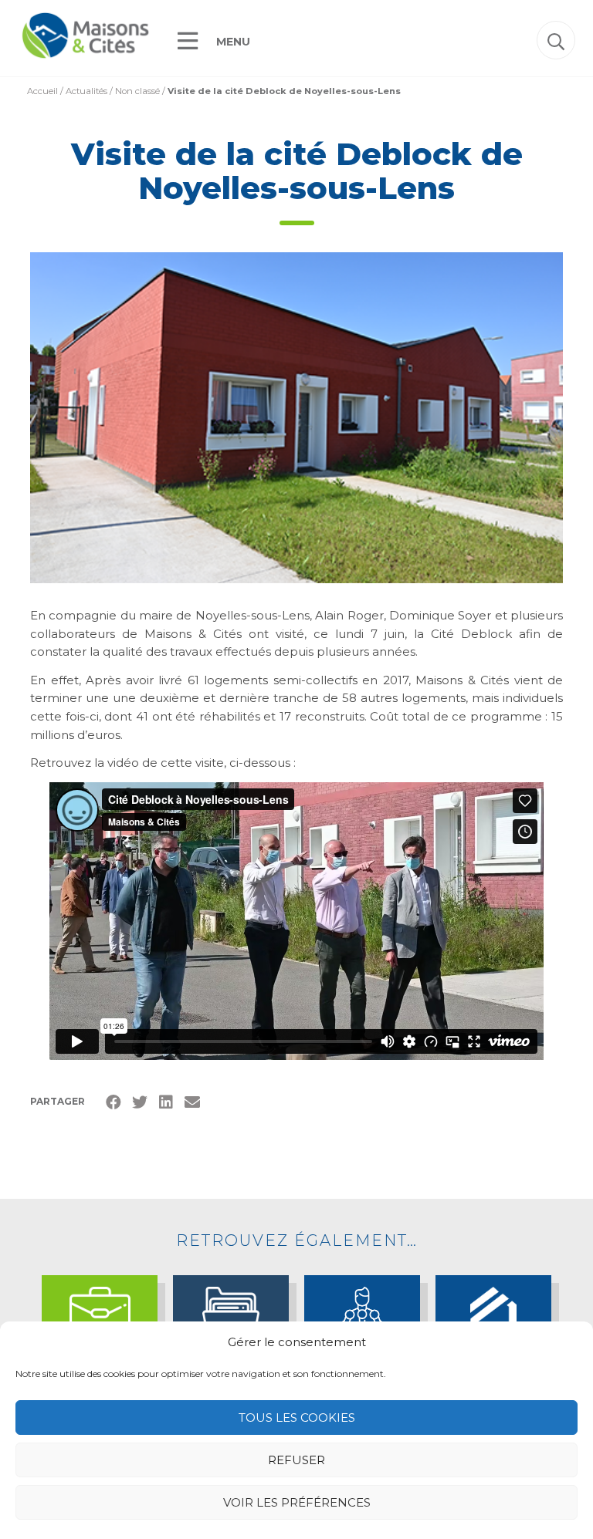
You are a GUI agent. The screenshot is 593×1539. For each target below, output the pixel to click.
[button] (556, 40)
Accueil (42, 91)
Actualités (86, 91)
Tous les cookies (297, 1417)
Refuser (296, 1460)
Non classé (137, 91)
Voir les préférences (297, 1502)
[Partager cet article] (192, 1102)
